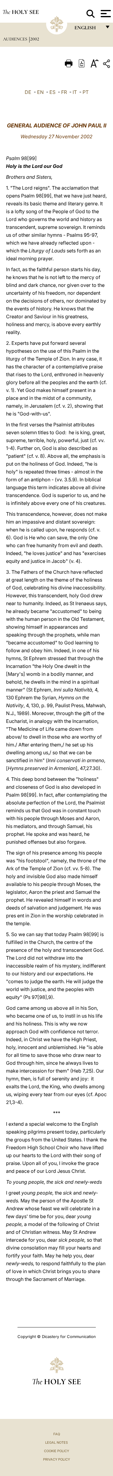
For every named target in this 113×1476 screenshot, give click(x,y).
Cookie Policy (56, 1451)
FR (64, 92)
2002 (34, 39)
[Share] (107, 64)
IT (75, 92)
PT (86, 92)
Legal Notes (56, 1442)
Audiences (15, 39)
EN (40, 92)
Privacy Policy (56, 1459)
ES (52, 92)
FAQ (56, 1434)
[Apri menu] (105, 13)
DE (28, 92)
